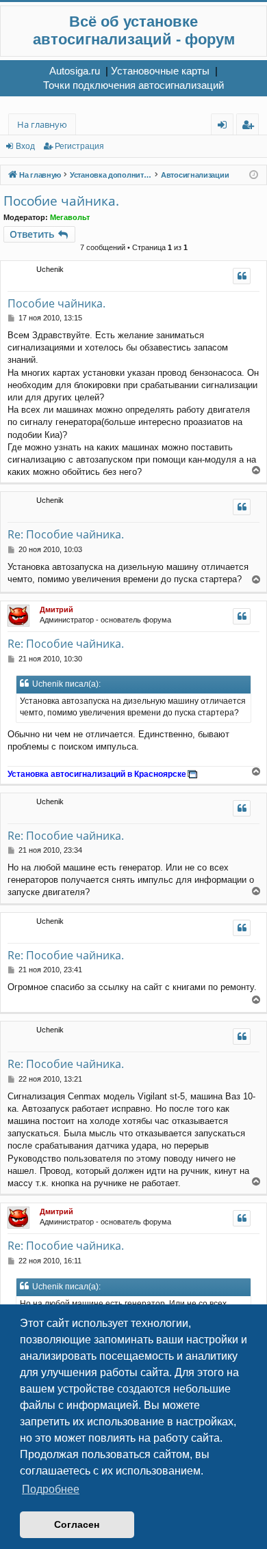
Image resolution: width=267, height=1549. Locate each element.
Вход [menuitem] (225, 126)
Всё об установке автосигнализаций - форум (134, 30)
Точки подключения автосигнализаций (133, 85)
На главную (42, 124)
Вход (25, 146)
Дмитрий (56, 609)
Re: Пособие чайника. (66, 534)
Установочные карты (160, 71)
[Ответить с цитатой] (242, 276)
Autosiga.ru (74, 71)
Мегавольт (70, 217)
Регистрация (79, 146)
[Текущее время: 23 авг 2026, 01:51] (253, 175)
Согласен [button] (76, 1524)
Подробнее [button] (50, 1489)
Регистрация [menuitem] (250, 126)
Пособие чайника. (61, 201)
